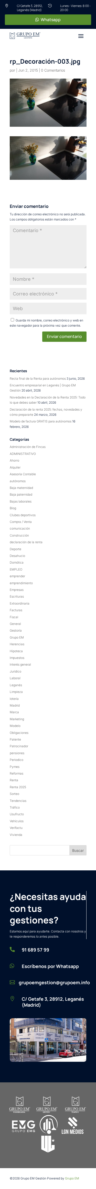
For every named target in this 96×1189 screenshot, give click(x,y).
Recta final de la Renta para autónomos (38, 378)
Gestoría (16, 630)
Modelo (15, 726)
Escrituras (17, 596)
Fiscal (14, 617)
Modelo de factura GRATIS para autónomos (40, 421)
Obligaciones (19, 733)
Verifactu (16, 828)
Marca (14, 712)
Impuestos (17, 658)
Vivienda (16, 835)
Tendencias (18, 801)
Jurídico (15, 671)
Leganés (16, 685)
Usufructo (17, 814)
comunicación (20, 528)
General (15, 624)
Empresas (17, 590)
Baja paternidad (21, 494)
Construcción (19, 535)
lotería (14, 699)
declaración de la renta (26, 542)
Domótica (17, 562)
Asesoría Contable (23, 474)
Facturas (16, 610)
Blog (13, 508)
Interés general (20, 664)
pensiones (17, 753)
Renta (14, 780)
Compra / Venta (21, 522)
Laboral (15, 678)
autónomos (18, 481)
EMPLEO (16, 569)
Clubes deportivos (23, 515)
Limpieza (16, 692)
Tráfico (15, 807)
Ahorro (14, 460)
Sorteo (14, 794)
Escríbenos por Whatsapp (50, 966)
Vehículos (17, 821)
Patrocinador (19, 746)
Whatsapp (51, 19)
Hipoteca (16, 651)
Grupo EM (17, 637)
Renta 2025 (18, 787)
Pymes (14, 767)
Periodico (16, 760)
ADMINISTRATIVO (23, 454)
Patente (15, 739)
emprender (17, 576)
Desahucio (17, 556)
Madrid (15, 705)
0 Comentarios (53, 70)
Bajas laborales (20, 501)
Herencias (17, 644)
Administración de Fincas (28, 447)
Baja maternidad (21, 488)
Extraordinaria (19, 603)
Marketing (17, 719)
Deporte (15, 549)
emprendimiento (21, 583)
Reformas (16, 773)
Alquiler (15, 467)
